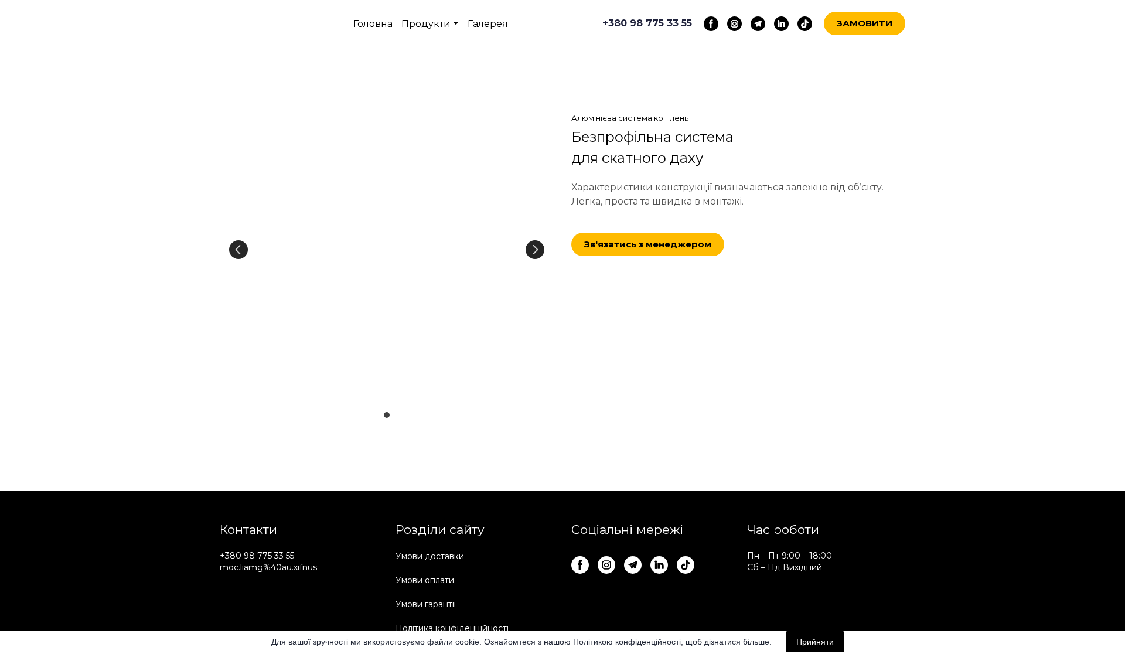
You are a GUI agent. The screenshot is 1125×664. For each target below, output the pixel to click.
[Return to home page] (259, 23)
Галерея (488, 23)
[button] (711, 23)
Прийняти (815, 641)
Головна (373, 23)
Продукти (426, 23)
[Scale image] (387, 249)
